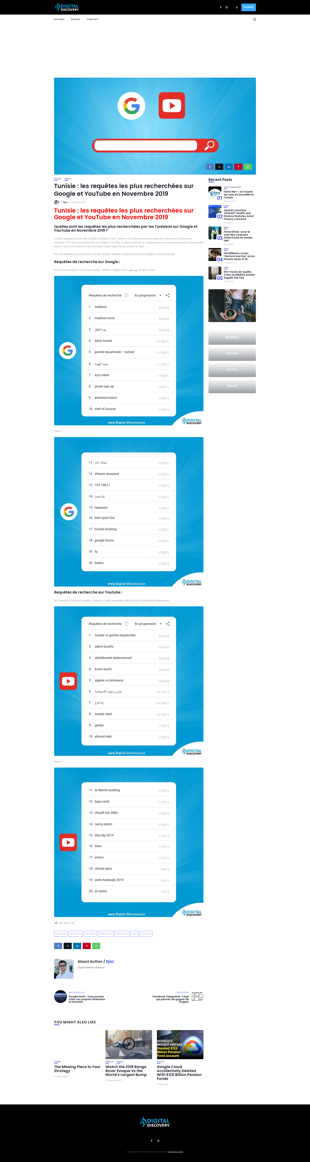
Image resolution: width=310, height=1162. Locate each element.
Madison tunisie (105, 934)
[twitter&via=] (219, 167)
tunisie (134, 934)
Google (57, 179)
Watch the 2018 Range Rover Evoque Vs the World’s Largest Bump (126, 1070)
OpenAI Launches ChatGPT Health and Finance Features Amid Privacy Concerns (238, 215)
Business (232, 337)
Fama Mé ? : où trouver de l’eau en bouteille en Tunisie (239, 194)
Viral (226, 267)
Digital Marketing (232, 187)
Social (75, 19)
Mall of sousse (122, 934)
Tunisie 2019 (146, 934)
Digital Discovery (175, 1152)
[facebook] (210, 167)
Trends (67, 179)
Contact (93, 19)
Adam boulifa (61, 934)
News (226, 206)
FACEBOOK (248, 7)
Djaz (65, 202)
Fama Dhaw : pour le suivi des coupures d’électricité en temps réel (238, 236)
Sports (232, 370)
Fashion (232, 353)
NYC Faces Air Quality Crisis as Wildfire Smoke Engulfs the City (239, 274)
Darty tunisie (90, 934)
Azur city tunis (75, 934)
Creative (109, 1062)
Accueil (59, 19)
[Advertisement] (155, 48)
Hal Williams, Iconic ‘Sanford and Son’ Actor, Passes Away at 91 (239, 256)
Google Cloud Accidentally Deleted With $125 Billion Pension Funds (179, 1072)
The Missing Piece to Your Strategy (77, 1068)
